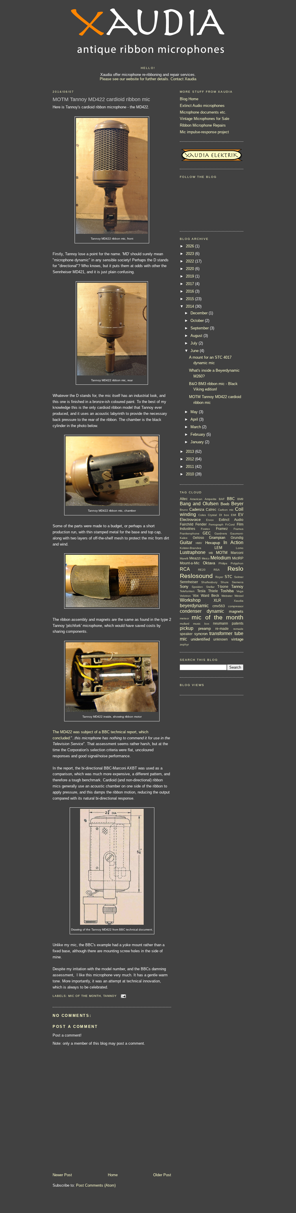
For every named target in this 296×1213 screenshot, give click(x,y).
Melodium (220, 557)
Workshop (190, 600)
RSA (217, 569)
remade (238, 628)
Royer (219, 577)
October (197, 320)
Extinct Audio (231, 519)
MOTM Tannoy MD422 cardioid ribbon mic (101, 99)
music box (201, 623)
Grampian (217, 537)
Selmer (238, 577)
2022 (190, 261)
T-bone (222, 586)
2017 (190, 284)
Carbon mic (226, 509)
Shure (225, 582)
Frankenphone (189, 533)
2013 (190, 451)
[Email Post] (122, 995)
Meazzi (195, 558)
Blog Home (189, 99)
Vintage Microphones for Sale (204, 118)
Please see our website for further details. (134, 79)
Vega (239, 591)
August (197, 335)
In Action (233, 542)
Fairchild (186, 524)
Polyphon (237, 563)
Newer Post (62, 1175)
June (195, 351)
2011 (190, 466)
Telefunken (187, 591)
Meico (206, 558)
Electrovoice (190, 519)
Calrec (211, 509)
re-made (222, 628)
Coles (202, 515)
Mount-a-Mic (189, 563)
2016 (190, 291)
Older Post (162, 1175)
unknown (220, 639)
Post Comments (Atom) (96, 1185)
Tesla (201, 591)
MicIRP (237, 558)
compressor (235, 606)
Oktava (209, 563)
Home (113, 1175)
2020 (190, 269)
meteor (184, 618)
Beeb (225, 504)
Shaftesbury (209, 582)
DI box (224, 515)
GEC (207, 533)
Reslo (235, 568)
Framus (238, 528)
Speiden (197, 586)
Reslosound (196, 575)
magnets (236, 611)
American (196, 499)
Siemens (237, 582)
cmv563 (218, 606)
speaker (186, 634)
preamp (204, 628)
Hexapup (212, 543)
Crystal (212, 515)
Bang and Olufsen (199, 503)
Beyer (237, 503)
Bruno (184, 509)
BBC (231, 499)
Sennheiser (189, 582)
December (199, 313)
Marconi (237, 552)
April (194, 419)
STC (228, 576)
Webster (226, 595)
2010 (190, 474)
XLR (217, 600)
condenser (190, 611)
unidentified (200, 639)
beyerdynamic (194, 605)
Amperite (211, 499)
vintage (237, 639)
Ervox (210, 519)
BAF (222, 499)
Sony (184, 586)
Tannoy (110, 995)
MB (211, 552)
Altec (184, 499)
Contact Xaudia (183, 79)
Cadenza (196, 509)
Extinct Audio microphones (202, 105)
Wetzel (238, 595)
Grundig (237, 537)
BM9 (240, 499)
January (197, 442)
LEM (218, 548)
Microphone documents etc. (203, 112)
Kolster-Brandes (190, 548)
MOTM (221, 552)
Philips (223, 563)
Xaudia (238, 600)
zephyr (184, 644)
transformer (220, 633)
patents (237, 623)
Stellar (210, 586)
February (198, 434)
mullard (184, 623)
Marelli (184, 558)
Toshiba (227, 591)
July (194, 343)
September (200, 328)
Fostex (205, 528)
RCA (185, 569)
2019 (190, 276)
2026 (190, 246)
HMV (199, 543)
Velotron (185, 595)
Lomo (239, 548)
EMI (233, 515)
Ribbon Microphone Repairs (203, 125)
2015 (190, 299)
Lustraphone (193, 552)
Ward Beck (210, 595)
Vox (196, 595)
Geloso (198, 537)
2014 (190, 306)
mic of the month (84, 995)
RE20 (202, 569)
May (194, 412)
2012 (190, 459)
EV (240, 514)
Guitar (186, 542)
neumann (220, 623)
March (196, 427)
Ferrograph (216, 524)
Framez (222, 528)
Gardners (220, 533)
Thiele (213, 591)
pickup (186, 628)
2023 (190, 253)
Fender (201, 524)
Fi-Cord (230, 524)
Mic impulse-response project (204, 132)
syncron (201, 634)
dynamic (215, 611)
